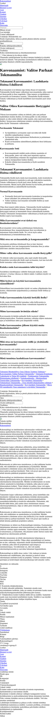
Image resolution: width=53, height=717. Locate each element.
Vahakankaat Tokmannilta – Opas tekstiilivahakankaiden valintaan (26, 383)
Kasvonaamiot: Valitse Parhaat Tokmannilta (17, 374)
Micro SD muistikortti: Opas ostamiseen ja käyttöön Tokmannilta (26, 386)
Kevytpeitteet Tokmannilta (32, 380)
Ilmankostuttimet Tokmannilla (11, 385)
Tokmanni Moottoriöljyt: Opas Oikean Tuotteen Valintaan (22, 372)
